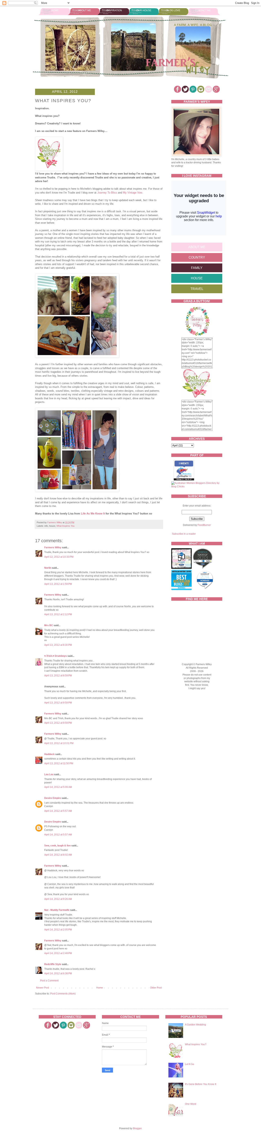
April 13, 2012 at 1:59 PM (58, 584)
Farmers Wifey (52, 547)
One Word (190, 1104)
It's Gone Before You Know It (200, 1084)
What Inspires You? (195, 1044)
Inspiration (114, 10)
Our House (143, 10)
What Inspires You (65, 526)
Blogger (137, 1128)
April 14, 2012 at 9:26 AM (58, 899)
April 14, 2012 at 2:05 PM (58, 929)
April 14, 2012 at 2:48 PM (58, 953)
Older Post (156, 987)
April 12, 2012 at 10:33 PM (58, 556)
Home (55, 10)
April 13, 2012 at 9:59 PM (58, 702)
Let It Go (189, 1064)
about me (196, 247)
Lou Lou (48, 774)
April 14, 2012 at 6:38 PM (58, 973)
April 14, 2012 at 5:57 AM (58, 811)
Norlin (47, 567)
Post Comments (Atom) (63, 993)
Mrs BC (48, 625)
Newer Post (42, 987)
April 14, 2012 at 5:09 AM (58, 787)
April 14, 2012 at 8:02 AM (58, 854)
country (197, 257)
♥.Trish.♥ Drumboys (55, 656)
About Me (84, 10)
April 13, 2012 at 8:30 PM (58, 645)
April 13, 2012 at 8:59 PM (58, 675)
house (197, 278)
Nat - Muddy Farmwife (57, 910)
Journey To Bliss (107, 192)
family (196, 268)
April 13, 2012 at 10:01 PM (58, 743)
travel (196, 289)
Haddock (49, 754)
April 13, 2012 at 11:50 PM (58, 763)
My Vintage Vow (132, 192)
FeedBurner (204, 525)
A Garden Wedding (195, 1024)
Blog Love (173, 10)
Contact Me (203, 10)
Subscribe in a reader (184, 533)
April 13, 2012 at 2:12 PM (58, 614)
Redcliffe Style (52, 964)
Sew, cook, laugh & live (57, 845)
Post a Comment (49, 980)
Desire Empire (52, 798)
